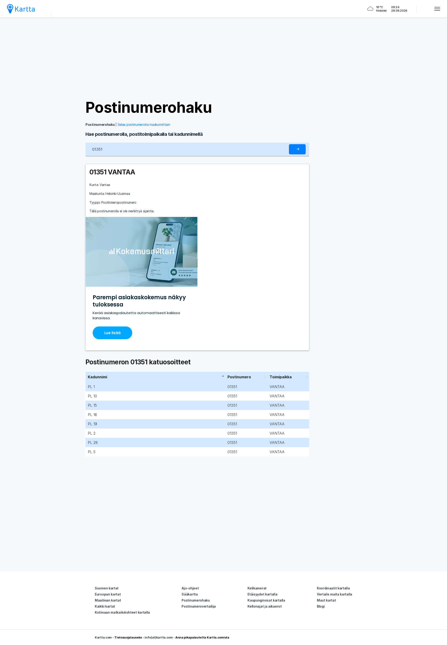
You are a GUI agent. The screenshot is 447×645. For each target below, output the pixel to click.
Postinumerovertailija (199, 606)
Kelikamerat (257, 588)
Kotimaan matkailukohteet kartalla (122, 612)
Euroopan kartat (108, 594)
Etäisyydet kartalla (262, 594)
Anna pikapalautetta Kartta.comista (202, 637)
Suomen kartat (107, 588)
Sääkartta (190, 594)
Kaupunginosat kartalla (266, 600)
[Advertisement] (223, 58)
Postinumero (239, 377)
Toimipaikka (281, 377)
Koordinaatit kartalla (333, 588)
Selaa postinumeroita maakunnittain (144, 124)
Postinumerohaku (148, 107)
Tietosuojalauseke (128, 637)
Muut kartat (326, 600)
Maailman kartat (108, 600)
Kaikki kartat (105, 606)
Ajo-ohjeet (190, 588)
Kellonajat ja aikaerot (264, 606)
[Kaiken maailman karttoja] (21, 8)
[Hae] (297, 149)
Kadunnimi (97, 377)
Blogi (321, 606)
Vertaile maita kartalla (334, 594)
